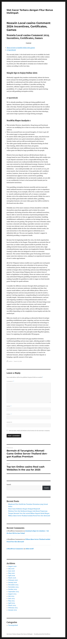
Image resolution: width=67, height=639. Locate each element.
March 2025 (12, 605)
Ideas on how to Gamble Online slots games (21, 47)
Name (9, 406)
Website (9, 422)
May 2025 (11, 601)
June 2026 (11, 571)
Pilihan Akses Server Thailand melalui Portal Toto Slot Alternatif (29, 515)
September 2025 (13, 591)
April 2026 (11, 575)
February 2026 (13, 580)
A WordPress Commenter (15, 549)
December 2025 (13, 585)
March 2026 (12, 578)
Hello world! (30, 549)
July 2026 (11, 568)
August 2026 (12, 566)
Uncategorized (13, 625)
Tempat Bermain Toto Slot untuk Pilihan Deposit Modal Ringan (28, 513)
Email (9, 414)
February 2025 (13, 607)
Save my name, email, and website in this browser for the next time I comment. (29, 430)
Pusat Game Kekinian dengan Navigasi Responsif (24, 509)
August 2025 (12, 594)
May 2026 (11, 573)
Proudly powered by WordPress (42, 634)
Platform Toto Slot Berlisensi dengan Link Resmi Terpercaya (27, 511)
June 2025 (11, 598)
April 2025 (11, 603)
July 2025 (11, 596)
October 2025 (12, 589)
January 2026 (12, 582)
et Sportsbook (11, 50)
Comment (10, 381)
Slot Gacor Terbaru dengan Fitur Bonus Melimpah (20, 634)
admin (11, 361)
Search (9, 484)
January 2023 (12, 610)
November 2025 (13, 587)
